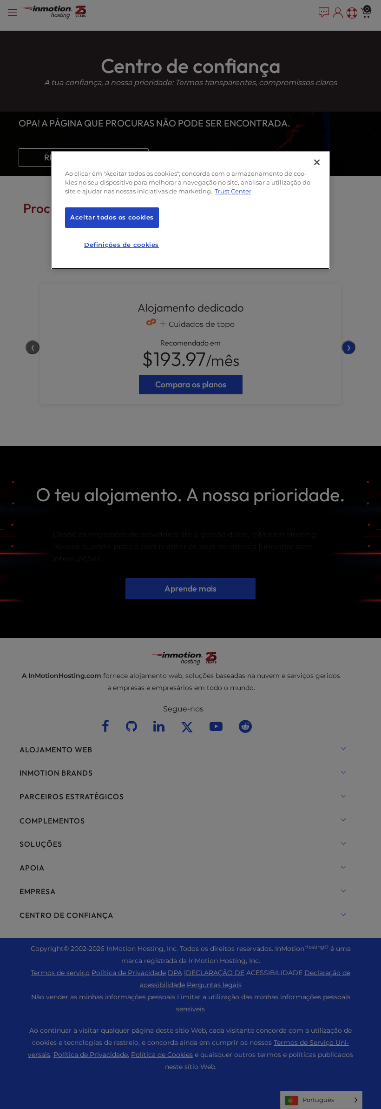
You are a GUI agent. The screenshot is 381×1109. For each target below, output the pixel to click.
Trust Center (233, 191)
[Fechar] (317, 162)
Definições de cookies (121, 244)
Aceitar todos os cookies (112, 217)
